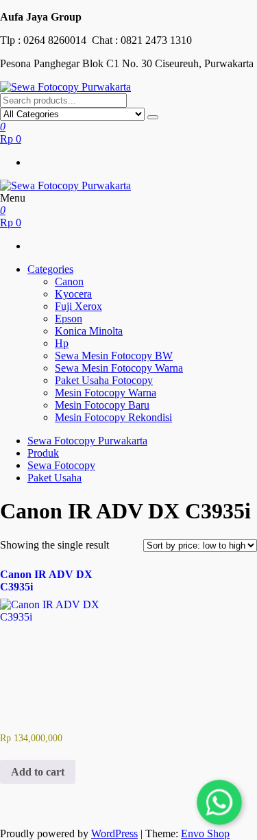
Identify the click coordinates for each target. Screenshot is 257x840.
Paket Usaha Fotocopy (104, 380)
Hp (62, 343)
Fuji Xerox (78, 306)
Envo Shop (205, 833)
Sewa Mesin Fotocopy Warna (119, 368)
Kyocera (73, 294)
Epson (68, 318)
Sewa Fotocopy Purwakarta (87, 440)
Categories (50, 269)
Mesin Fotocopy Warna (105, 392)
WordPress (114, 833)
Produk (43, 453)
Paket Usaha (54, 477)
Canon (69, 281)
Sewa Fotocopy (61, 465)
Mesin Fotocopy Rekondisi (113, 417)
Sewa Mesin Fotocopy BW (114, 355)
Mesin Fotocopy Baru (102, 405)
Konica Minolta (89, 331)
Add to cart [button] (37, 772)
